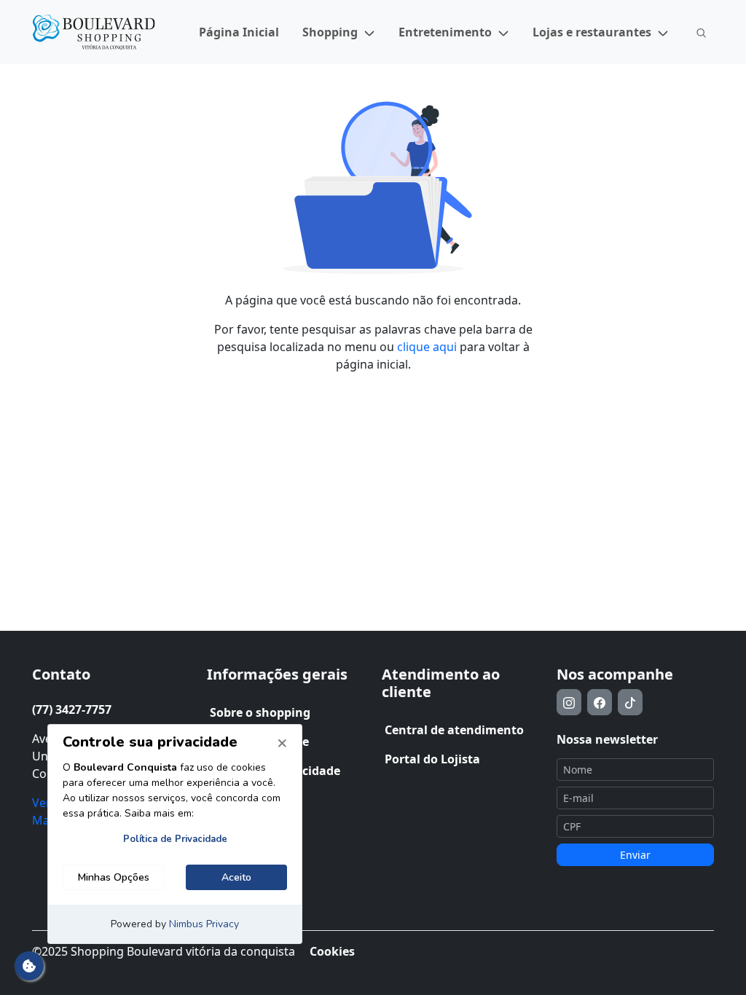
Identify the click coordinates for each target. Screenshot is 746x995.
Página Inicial (239, 32)
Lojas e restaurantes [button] (592, 32)
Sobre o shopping (260, 712)
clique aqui (427, 347)
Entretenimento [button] (445, 32)
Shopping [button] (330, 32)
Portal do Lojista (432, 759)
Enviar (635, 855)
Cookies (332, 951)
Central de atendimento (454, 730)
